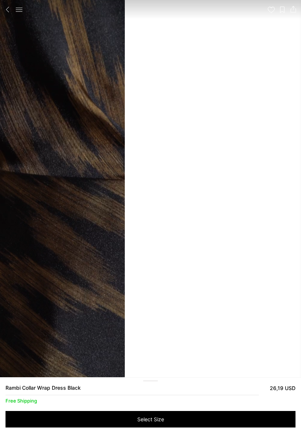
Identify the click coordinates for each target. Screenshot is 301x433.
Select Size (150, 419)
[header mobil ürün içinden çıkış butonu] (8, 9)
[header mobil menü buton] (19, 9)
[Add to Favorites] (271, 10)
